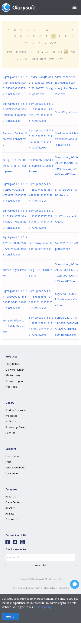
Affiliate (9, 513)
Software (10, 421)
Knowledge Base (15, 427)
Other (53, 42)
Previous (21, 51)
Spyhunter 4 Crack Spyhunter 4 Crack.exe (66, 299)
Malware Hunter (14, 369)
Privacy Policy (34, 588)
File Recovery (13, 375)
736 (59, 51)
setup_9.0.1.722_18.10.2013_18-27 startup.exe (15, 165)
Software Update (15, 381)
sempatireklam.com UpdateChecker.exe (14, 326)
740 (25, 59)
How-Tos (10, 432)
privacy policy (43, 607)
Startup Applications (16, 410)
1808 (35, 59)
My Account (11, 473)
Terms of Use (63, 588)
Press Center (12, 502)
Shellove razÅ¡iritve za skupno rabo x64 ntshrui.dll (66, 138)
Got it (10, 616)
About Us (10, 496)
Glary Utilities (13, 364)
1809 (43, 59)
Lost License (12, 456)
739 (19, 59)
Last (60, 59)
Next (51, 59)
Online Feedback (15, 467)
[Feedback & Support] (74, 584)
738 (72, 51)
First (9, 51)
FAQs (8, 462)
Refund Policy (49, 588)
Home (14, 588)
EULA (22, 588)
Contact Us (11, 519)
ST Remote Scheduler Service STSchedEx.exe (41, 165)
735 (53, 51)
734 (47, 51)
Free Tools (11, 386)
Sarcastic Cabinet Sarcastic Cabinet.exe (15, 138)
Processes (11, 415)
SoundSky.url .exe (66, 112)
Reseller (10, 508)
